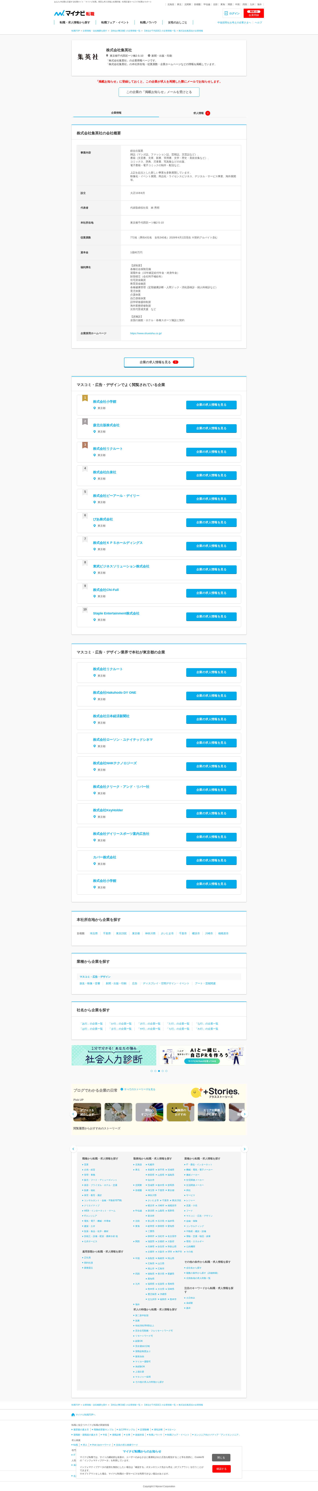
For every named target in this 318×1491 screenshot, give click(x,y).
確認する (221, 1468)
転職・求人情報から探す (75, 22)
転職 (75, 1445)
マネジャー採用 (143, 1377)
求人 (85, 1445)
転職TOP (76, 31)
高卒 (188, 1308)
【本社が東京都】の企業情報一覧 (125, 31)
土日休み (190, 1298)
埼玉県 (94, 933)
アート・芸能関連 (205, 983)
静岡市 (151, 1236)
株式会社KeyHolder (108, 810)
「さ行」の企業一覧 (148, 1023)
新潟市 (151, 1216)
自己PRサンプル (127, 1429)
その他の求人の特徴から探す (149, 1382)
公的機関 (190, 1246)
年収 (105, 1434)
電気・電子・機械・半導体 (97, 1221)
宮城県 (171, 1169)
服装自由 (139, 1356)
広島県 (151, 1263)
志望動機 (144, 1429)
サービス (190, 1195)
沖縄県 (163, 1294)
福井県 (171, 1221)
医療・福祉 (89, 1190)
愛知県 (171, 1226)
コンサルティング (195, 1226)
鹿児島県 (152, 1294)
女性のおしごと (177, 22)
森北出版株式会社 (106, 425)
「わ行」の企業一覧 (206, 1028)
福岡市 (163, 1299)
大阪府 (171, 1241)
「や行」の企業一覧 (148, 1028)
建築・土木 (89, 1226)
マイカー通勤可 (143, 1361)
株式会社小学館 (104, 401)
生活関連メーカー (195, 1185)
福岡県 (151, 1284)
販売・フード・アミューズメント (100, 1180)
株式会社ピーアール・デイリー (116, 496)
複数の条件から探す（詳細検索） (202, 1273)
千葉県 (107, 933)
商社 (188, 1190)
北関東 (187, 4)
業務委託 (88, 1268)
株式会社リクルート (108, 448)
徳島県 (151, 1273)
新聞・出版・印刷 (116, 983)
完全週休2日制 (142, 1346)
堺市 (170, 1251)
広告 (134, 983)
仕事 (128, 1434)
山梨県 (161, 1210)
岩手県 (161, 1169)
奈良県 (161, 1246)
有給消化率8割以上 (144, 1325)
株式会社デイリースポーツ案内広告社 (121, 834)
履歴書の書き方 (81, 1429)
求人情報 (198, 113)
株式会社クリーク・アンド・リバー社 (121, 787)
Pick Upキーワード (101, 1445)
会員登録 (254, 13)
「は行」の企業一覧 (91, 1028)
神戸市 (178, 1251)
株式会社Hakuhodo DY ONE (114, 692)
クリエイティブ (92, 1205)
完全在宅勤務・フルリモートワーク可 (154, 1330)
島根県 (161, 1258)
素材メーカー (192, 1175)
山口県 (161, 1263)
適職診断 (116, 1434)
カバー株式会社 (104, 857)
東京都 (136, 933)
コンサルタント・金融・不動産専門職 (103, 1200)
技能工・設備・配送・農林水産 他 (101, 1236)
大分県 (161, 1289)
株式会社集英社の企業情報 (191, 31)
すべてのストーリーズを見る (139, 1089)
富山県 (151, 1221)
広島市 (161, 1268)
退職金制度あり (143, 1351)
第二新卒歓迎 (142, 1315)
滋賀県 (151, 1241)
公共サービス (90, 1241)
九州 (252, 4)
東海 (222, 4)
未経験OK (140, 1366)
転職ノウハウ (148, 22)
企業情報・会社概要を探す (95, 31)
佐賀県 (161, 1284)
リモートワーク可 (144, 1336)
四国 (245, 4)
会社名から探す (194, 1268)
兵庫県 (151, 1246)
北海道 (170, 4)
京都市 (151, 1251)
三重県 (151, 1231)
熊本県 (151, 1289)
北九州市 (152, 1299)
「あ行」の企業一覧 (91, 1023)
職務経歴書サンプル (104, 1429)
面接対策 (139, 1434)
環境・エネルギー (195, 1241)
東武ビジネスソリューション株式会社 (121, 566)
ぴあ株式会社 (103, 519)
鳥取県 (151, 1258)
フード (189, 1210)
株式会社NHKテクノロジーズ (115, 763)
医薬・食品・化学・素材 (96, 1231)
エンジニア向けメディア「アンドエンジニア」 (217, 1434)
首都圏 (197, 4)
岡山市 (151, 1268)
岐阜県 (151, 1226)
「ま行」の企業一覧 (120, 1028)
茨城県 (151, 1185)
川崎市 (209, 933)
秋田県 (151, 1175)
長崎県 (171, 1284)
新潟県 (151, 1210)
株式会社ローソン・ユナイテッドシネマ (123, 739)
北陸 (215, 4)
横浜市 (196, 933)
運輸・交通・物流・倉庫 (198, 1236)
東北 (179, 4)
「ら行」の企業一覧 (177, 1028)
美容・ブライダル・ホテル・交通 (100, 1185)
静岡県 (161, 1226)
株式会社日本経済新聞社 (111, 716)
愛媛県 (171, 1273)
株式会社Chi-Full (106, 590)
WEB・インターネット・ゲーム (100, 1210)
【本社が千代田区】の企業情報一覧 (159, 31)
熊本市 (173, 1299)
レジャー (190, 1200)
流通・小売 (191, 1205)
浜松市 (161, 1236)
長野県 (171, 1210)
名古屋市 (172, 1236)
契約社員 (88, 1262)
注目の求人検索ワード (127, 1445)
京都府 (161, 1241)
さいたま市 (167, 933)
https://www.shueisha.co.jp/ (146, 333)
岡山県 (171, 1258)
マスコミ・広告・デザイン (95, 976)
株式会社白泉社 (104, 472)
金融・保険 (191, 1221)
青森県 (151, 1169)
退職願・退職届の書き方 (85, 1434)
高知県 (151, 1278)
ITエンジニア (90, 1216)
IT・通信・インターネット (199, 1164)
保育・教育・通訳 (93, 1195)
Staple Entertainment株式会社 (116, 613)
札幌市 (151, 1164)
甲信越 (207, 4)
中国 (237, 4)
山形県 (161, 1175)
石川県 (161, 1221)
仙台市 (151, 1180)
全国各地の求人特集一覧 (198, 1278)
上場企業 (139, 1371)
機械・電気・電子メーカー (199, 1169)
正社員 (87, 1257)
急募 (137, 1320)
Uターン (172, 1429)
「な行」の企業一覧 (206, 1023)
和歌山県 (172, 1246)
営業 (86, 1164)
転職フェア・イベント (115, 22)
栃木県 (161, 1185)
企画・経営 (89, 1169)
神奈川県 (150, 933)
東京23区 (121, 933)
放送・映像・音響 (90, 983)
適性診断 (158, 1429)
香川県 (161, 1273)
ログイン (234, 13)
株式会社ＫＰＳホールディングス (118, 543)
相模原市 (223, 933)
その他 (189, 1251)
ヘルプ (258, 22)
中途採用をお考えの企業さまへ (234, 22)
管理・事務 (89, 1175)
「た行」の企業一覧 (177, 1023)
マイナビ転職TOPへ (86, 1414)
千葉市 (183, 933)
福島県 (171, 1175)
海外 (259, 4)
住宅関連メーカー (195, 1180)
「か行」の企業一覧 (120, 1023)
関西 (230, 4)
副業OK (139, 1341)
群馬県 (171, 1185)
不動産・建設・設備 (196, 1231)
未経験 (189, 1303)
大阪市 (161, 1251)
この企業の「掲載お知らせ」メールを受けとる (159, 92)
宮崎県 (171, 1289)
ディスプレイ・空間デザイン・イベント (166, 983)
